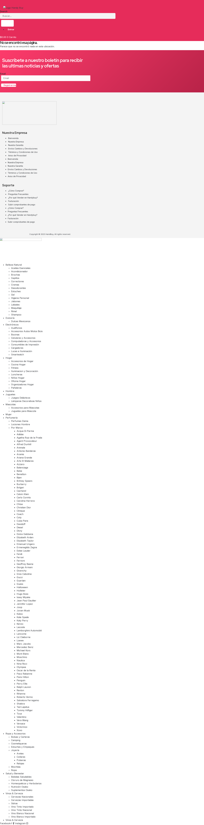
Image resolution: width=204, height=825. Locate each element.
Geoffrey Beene (25, 564)
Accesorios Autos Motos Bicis (27, 331)
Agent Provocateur (27, 441)
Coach (20, 514)
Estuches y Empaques (22, 746)
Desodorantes (18, 288)
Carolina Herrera (26, 500)
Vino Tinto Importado (22, 806)
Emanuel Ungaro (26, 544)
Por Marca (16, 427)
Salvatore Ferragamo (28, 700)
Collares (21, 756)
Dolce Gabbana (25, 534)
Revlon (20, 690)
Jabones (15, 301)
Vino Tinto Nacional (21, 810)
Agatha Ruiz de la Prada (29, 437)
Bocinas (15, 334)
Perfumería (11, 417)
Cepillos (15, 278)
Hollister (21, 590)
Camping (15, 740)
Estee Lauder (23, 550)
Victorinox (22, 727)
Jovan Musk (23, 610)
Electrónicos (12, 324)
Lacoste (21, 627)
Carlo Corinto (24, 497)
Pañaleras (16, 387)
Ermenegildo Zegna (27, 547)
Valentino (21, 717)
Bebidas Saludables (21, 776)
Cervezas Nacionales (22, 796)
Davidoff (21, 524)
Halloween (22, 587)
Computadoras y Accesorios (26, 341)
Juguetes (10, 394)
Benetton (21, 474)
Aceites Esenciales (20, 268)
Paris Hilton (23, 677)
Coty (19, 517)
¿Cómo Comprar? (16, 191)
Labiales (15, 304)
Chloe (20, 504)
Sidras (14, 803)
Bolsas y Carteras (20, 737)
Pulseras (21, 760)
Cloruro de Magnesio (22, 780)
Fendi (19, 554)
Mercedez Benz (25, 647)
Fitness (14, 367)
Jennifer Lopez (25, 604)
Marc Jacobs (24, 643)
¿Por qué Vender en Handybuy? (23, 197)
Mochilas (16, 766)
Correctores (17, 281)
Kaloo (20, 613)
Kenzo (20, 623)
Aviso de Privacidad (17, 155)
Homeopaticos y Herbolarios (26, 783)
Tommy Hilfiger (25, 710)
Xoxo (19, 730)
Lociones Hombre (20, 424)
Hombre (10, 391)
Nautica (21, 660)
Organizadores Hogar (22, 384)
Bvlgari (20, 487)
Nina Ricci (22, 663)
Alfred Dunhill (24, 444)
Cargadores (17, 347)
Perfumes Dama (19, 421)
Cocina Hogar (18, 364)
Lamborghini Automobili (29, 630)
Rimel (14, 311)
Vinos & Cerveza (14, 793)
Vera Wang (22, 720)
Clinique (21, 510)
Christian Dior (24, 507)
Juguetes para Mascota (23, 411)
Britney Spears (24, 480)
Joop (19, 607)
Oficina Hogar (18, 381)
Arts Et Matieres (25, 461)
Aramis (20, 454)
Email (3, 73)
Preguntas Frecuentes (18, 194)
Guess (20, 584)
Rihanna (21, 693)
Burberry (21, 484)
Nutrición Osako (19, 786)
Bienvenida (13, 138)
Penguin (21, 680)
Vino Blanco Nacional (22, 813)
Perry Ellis (22, 683)
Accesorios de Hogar (22, 361)
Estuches (16, 291)
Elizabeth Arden (25, 537)
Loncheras (16, 374)
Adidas (20, 434)
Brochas (15, 274)
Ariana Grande (24, 457)
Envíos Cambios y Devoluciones (22, 148)
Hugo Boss (22, 594)
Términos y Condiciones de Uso (23, 152)
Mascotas (11, 404)
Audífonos (16, 328)
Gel (13, 294)
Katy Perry (22, 620)
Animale (21, 447)
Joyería (15, 750)
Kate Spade (23, 617)
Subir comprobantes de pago (21, 204)
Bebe (19, 471)
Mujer (9, 414)
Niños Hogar (18, 377)
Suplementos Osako (21, 790)
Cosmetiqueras (19, 743)
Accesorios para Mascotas (25, 407)
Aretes (20, 753)
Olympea (21, 667)
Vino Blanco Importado (23, 816)
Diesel (20, 527)
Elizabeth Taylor (25, 540)
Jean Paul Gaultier (26, 600)
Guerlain (21, 580)
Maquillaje (16, 308)
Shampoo (16, 314)
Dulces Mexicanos (20, 321)
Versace (21, 723)
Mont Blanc (23, 653)
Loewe (20, 640)
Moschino (22, 657)
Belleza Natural (14, 264)
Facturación (13, 201)
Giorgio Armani (24, 567)
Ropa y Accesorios (16, 733)
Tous (19, 713)
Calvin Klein (23, 494)
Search (3, 11)
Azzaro (20, 464)
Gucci (20, 577)
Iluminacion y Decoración (24, 371)
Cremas (15, 284)
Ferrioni (21, 560)
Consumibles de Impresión (25, 344)
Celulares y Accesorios (23, 338)
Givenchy (22, 570)
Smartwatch (17, 354)
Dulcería (10, 318)
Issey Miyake (23, 597)
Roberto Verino (25, 697)
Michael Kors (23, 650)
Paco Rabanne (24, 673)
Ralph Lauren (24, 687)
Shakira (21, 703)
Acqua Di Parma (25, 431)
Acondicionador (19, 271)
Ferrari (20, 557)
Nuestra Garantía (15, 145)
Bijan (19, 477)
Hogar (9, 357)
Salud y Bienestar (15, 773)
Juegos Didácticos (20, 397)
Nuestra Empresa (16, 141)
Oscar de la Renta (26, 670)
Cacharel (21, 490)
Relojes (20, 763)
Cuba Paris (22, 520)
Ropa (14, 770)
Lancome (21, 633)
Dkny (19, 530)
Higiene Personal (20, 298)
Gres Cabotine (24, 574)
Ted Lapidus (23, 707)
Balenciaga (22, 467)
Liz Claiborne (23, 637)
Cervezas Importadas (22, 800)
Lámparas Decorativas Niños (26, 401)
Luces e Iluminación (21, 351)
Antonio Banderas (26, 451)
